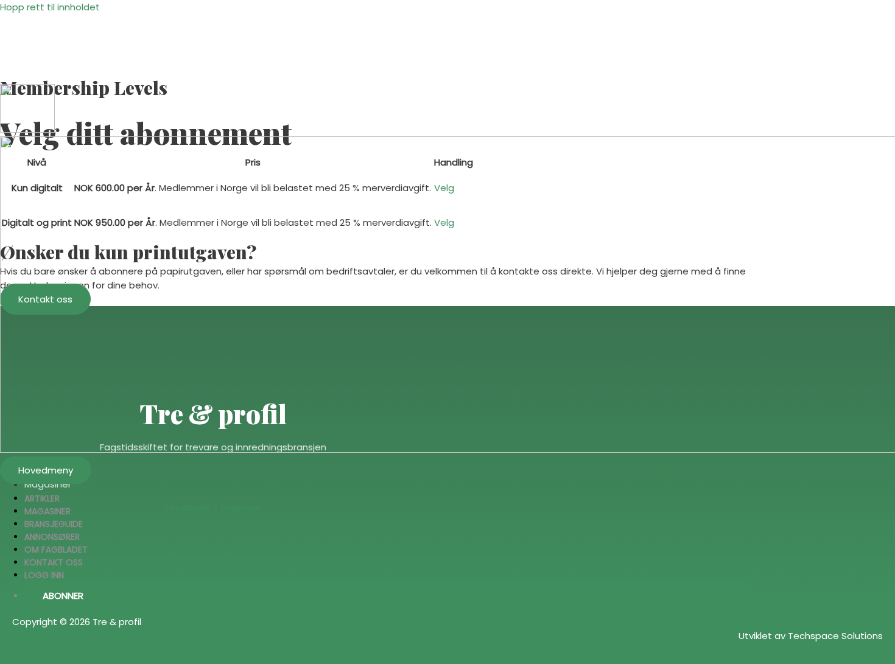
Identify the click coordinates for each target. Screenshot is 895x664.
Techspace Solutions (835, 635)
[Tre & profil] (27, 129)
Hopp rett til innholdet (50, 7)
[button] (389, 595)
